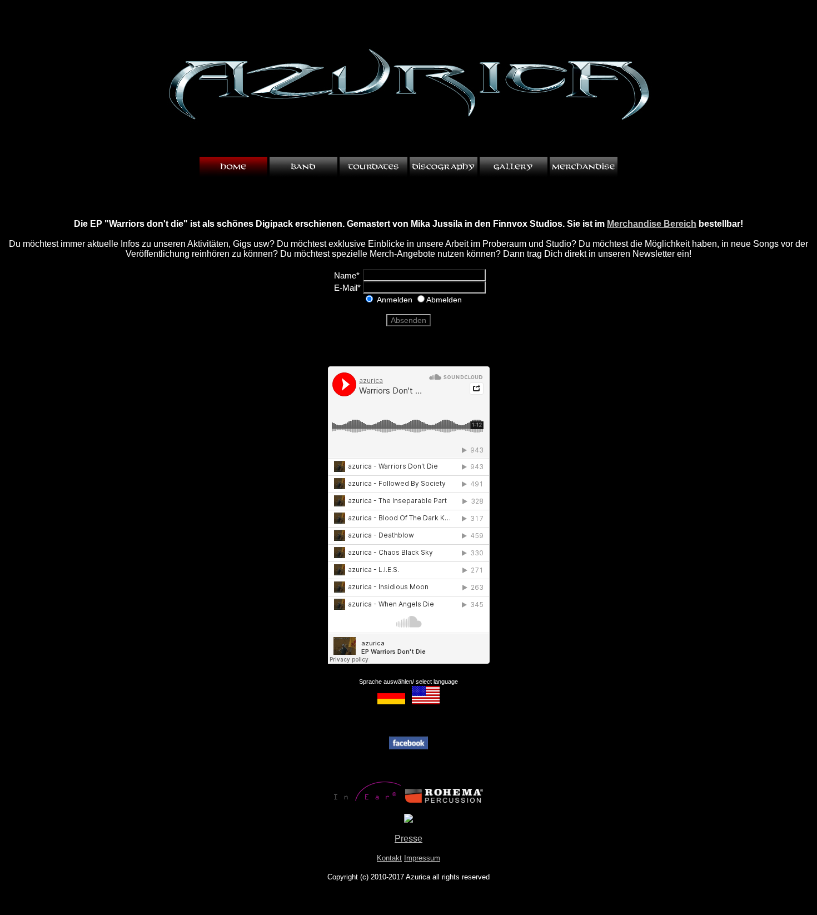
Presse (408, 838)
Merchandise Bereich (651, 223)
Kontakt (389, 858)
